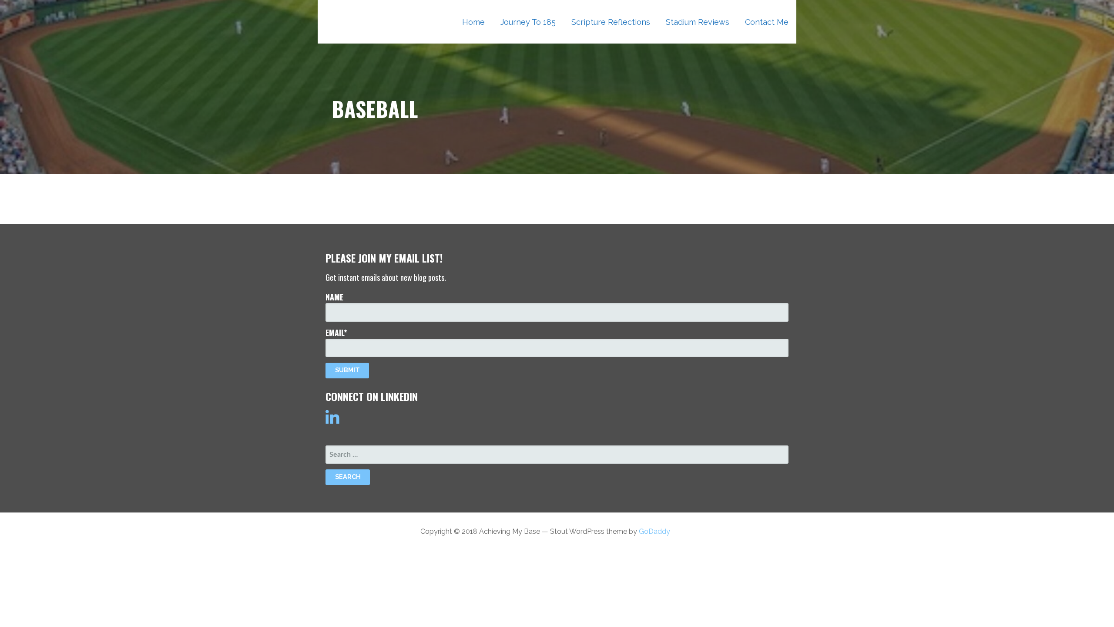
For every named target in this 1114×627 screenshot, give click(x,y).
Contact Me (767, 22)
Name (334, 297)
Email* (336, 332)
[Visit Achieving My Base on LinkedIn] (332, 421)
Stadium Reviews (697, 22)
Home (473, 22)
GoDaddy (654, 531)
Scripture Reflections (610, 22)
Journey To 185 (528, 22)
